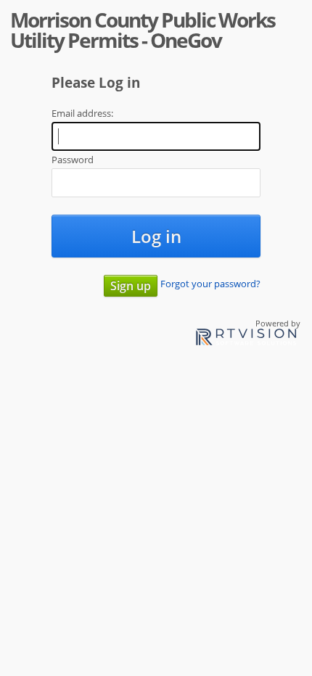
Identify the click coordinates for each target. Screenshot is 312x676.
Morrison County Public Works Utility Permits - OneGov (142, 30)
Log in (156, 236)
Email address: (82, 113)
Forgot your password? (210, 283)
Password (73, 159)
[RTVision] (246, 339)
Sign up (130, 286)
